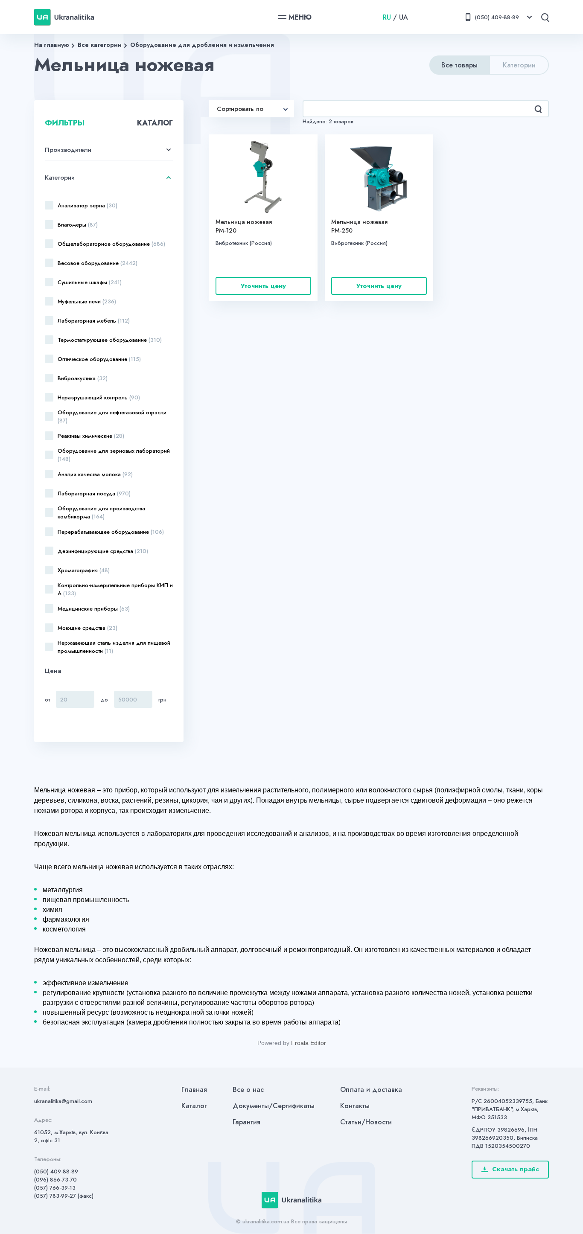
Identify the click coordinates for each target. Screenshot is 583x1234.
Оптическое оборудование (99, 359)
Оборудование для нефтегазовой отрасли (112, 416)
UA (403, 17)
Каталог (194, 1106)
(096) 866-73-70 (55, 1180)
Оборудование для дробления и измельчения (202, 45)
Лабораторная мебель (94, 321)
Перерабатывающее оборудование (111, 532)
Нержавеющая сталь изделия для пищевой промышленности (114, 647)
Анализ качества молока (95, 474)
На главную (51, 45)
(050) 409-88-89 (56, 1171)
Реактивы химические (91, 436)
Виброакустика (83, 378)
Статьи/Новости (366, 1122)
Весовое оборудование (97, 263)
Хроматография (84, 570)
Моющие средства (87, 628)
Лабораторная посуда (94, 493)
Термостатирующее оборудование (110, 340)
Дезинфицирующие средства (103, 551)
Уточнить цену (263, 286)
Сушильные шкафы (90, 282)
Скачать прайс (515, 1169)
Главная (194, 1089)
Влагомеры (78, 225)
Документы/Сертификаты (274, 1106)
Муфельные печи (87, 301)
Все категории (100, 45)
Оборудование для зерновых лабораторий (114, 455)
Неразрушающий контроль (99, 397)
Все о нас (248, 1089)
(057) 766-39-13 (55, 1188)
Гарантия (246, 1122)
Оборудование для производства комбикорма (101, 512)
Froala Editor (308, 1042)
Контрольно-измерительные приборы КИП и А (115, 589)
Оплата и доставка (371, 1089)
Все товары (459, 65)
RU (387, 17)
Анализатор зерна (87, 205)
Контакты (355, 1106)
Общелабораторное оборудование (111, 244)
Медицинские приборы (94, 609)
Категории (519, 65)
